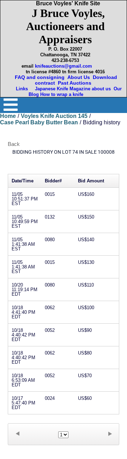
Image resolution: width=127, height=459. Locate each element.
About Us (78, 77)
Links (22, 88)
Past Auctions (76, 83)
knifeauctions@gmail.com (63, 66)
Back (14, 144)
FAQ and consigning (39, 77)
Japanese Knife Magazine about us (71, 88)
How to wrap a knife (63, 94)
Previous (17, 433)
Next (110, 433)
